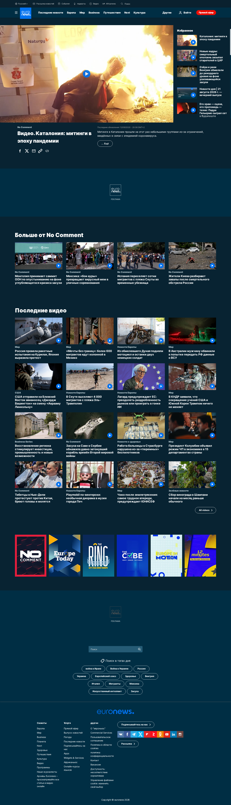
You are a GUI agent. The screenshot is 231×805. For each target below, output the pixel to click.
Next (127, 12)
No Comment (22, 272)
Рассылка (126, 743)
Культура (139, 12)
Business (94, 12)
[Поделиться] (33, 150)
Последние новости (50, 12)
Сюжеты (41, 723)
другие (94, 723)
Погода (68, 737)
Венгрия (149, 676)
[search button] (121, 3)
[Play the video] (86, 74)
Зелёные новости (179, 490)
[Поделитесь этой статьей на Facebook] (19, 150)
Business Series (24, 441)
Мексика (134, 683)
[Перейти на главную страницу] (25, 13)
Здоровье (130, 676)
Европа (71, 12)
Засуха (135, 691)
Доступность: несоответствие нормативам (99, 772)
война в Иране (93, 668)
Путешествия (111, 12)
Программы (43, 767)
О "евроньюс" (98, 728)
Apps (66, 753)
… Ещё (105, 143)
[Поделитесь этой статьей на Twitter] (26, 150)
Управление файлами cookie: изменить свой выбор (102, 783)
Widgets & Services (74, 757)
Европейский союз (105, 676)
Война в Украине (119, 668)
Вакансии (96, 764)
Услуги (67, 723)
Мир (82, 12)
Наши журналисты (47, 771)
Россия (142, 668)
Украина (81, 676)
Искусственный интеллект (107, 691)
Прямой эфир (206, 12)
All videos (204, 510)
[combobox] (137, 3)
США (18, 392)
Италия (96, 683)
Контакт (95, 760)
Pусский (22, 4)
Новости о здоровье (129, 441)
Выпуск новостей (73, 732)
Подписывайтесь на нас (134, 724)
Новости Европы (126, 347)
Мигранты (114, 683)
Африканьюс (70, 762)
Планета (41, 741)
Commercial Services (101, 732)
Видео (40, 763)
